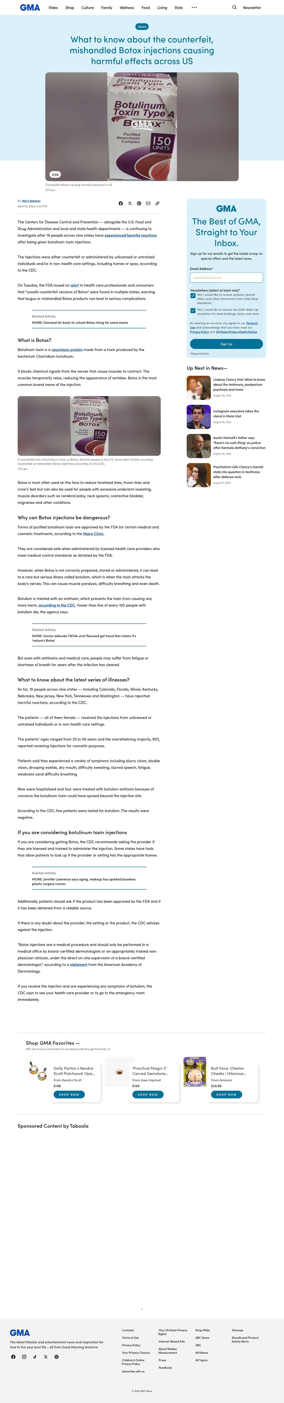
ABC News (202, 1337)
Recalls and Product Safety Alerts (245, 1339)
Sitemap (237, 1330)
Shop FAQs (202, 1330)
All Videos (201, 1352)
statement (78, 964)
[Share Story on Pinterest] (139, 203)
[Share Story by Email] (148, 203)
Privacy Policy (199, 332)
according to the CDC (57, 605)
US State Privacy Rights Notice (236, 332)
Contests (128, 1330)
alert (75, 285)
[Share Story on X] (130, 203)
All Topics (201, 1360)
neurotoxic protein (67, 349)
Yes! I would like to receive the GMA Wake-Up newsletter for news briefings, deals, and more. (228, 312)
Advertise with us (133, 1371)
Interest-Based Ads (172, 1341)
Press (162, 1360)
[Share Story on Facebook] (120, 203)
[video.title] (142, 126)
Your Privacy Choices (136, 1352)
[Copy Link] (157, 203)
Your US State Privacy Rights (172, 1332)
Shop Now (69, 1094)
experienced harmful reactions (131, 235)
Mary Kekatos (31, 201)
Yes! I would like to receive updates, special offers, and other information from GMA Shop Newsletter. (227, 299)
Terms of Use (130, 1337)
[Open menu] (194, 7)
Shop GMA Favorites (50, 1042)
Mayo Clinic (93, 533)
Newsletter (252, 7)
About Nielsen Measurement (167, 1351)
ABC (198, 1345)
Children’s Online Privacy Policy (133, 1362)
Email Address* (201, 268)
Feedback (165, 1367)
